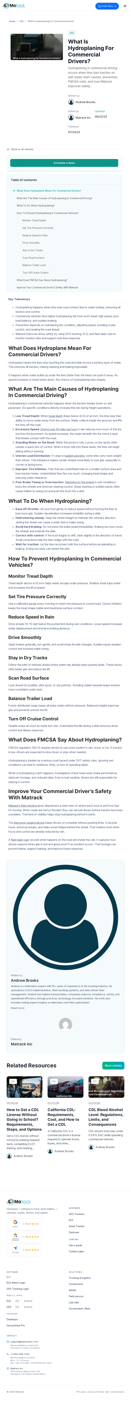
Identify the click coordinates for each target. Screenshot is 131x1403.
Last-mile (74, 1302)
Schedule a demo (64, 162)
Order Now (107, 6)
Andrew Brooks (86, 102)
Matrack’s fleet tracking (22, 805)
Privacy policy (86, 1391)
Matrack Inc (21, 1044)
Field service (76, 1296)
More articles (113, 1065)
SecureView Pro (16, 1325)
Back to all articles (22, 149)
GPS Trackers (76, 1214)
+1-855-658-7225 (20, 1354)
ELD (71, 1220)
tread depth (56, 416)
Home (12, 21)
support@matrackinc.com (24, 1341)
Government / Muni (79, 1308)
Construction (76, 1284)
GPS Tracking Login (18, 1288)
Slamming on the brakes (79, 482)
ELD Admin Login (16, 1282)
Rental (72, 1290)
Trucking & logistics (80, 1277)
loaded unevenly (74, 455)
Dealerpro (12, 1319)
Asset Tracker (77, 1226)
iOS (17, 1301)
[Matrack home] (14, 6)
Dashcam (74, 1232)
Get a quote (75, 1245)
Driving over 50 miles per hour (58, 429)
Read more (17, 1008)
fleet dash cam (20, 839)
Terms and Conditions (110, 1391)
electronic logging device (29, 822)
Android (28, 1301)
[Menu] (125, 6)
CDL (21, 21)
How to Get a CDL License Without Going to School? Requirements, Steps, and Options (24, 1119)
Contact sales (76, 1251)
